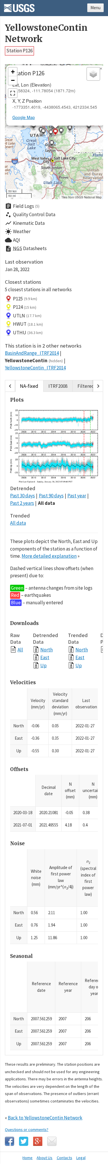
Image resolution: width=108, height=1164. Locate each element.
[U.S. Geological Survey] (19, 6)
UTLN (27, 315)
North (46, 650)
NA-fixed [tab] (29, 386)
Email (51, 1141)
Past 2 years (22, 503)
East (44, 657)
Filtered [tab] (85, 386)
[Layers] (93, 74)
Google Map (23, 117)
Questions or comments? (26, 1129)
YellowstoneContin (34, 360)
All (20, 650)
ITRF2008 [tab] (57, 386)
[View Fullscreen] (12, 93)
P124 (24, 307)
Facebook (9, 1141)
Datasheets (26, 248)
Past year (76, 495)
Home (27, 1157)
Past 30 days (22, 495)
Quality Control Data (30, 214)
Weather (18, 231)
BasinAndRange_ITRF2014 (32, 353)
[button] (51, 144)
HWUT (28, 324)
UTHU (28, 332)
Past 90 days (51, 495)
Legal (81, 1157)
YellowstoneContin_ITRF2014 (35, 368)
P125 (25, 299)
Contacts (64, 1157)
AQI (12, 240)
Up (43, 665)
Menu (95, 7)
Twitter (23, 1141)
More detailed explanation (49, 556)
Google (37, 1141)
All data (46, 503)
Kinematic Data (25, 223)
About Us (44, 1157)
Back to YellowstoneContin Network (45, 1118)
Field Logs (22, 206)
